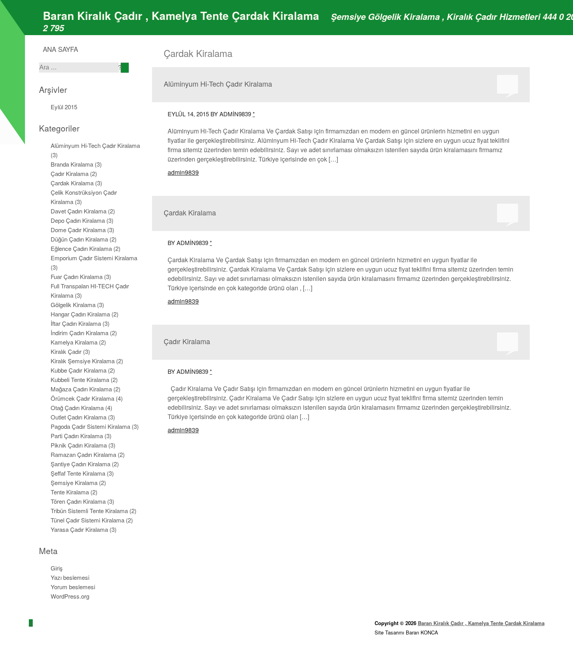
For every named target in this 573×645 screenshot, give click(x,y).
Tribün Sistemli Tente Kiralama (89, 510)
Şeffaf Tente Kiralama (78, 473)
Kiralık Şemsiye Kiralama (83, 361)
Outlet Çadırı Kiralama (78, 417)
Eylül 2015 (64, 107)
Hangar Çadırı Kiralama (80, 314)
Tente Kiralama (70, 492)
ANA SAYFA (60, 49)
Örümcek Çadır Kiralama (82, 398)
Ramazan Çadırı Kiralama (83, 454)
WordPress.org (70, 596)
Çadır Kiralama (69, 173)
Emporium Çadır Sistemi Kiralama (94, 258)
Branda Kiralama (72, 164)
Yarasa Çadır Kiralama (79, 529)
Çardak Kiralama (72, 183)
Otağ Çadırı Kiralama (77, 407)
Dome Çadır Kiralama (78, 230)
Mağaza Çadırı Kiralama (81, 389)
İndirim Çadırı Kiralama (79, 333)
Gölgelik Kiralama (73, 304)
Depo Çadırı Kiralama (78, 220)
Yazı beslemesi (70, 577)
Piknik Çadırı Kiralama (79, 445)
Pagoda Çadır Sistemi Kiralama (90, 426)
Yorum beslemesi (73, 587)
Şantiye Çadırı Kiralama (80, 464)
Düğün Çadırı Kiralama (79, 239)
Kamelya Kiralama (74, 342)
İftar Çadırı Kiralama (76, 323)
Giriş (57, 568)
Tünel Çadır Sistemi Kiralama (87, 520)
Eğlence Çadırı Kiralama (81, 248)
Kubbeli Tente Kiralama (80, 379)
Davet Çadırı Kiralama (78, 211)
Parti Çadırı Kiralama (77, 436)
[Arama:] (79, 67)
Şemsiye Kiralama (74, 482)
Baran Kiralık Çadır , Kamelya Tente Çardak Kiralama (181, 15)
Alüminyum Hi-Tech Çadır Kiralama (95, 145)
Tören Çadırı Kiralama (78, 501)
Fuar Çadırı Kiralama (77, 276)
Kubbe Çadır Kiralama (78, 370)
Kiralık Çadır (66, 351)
